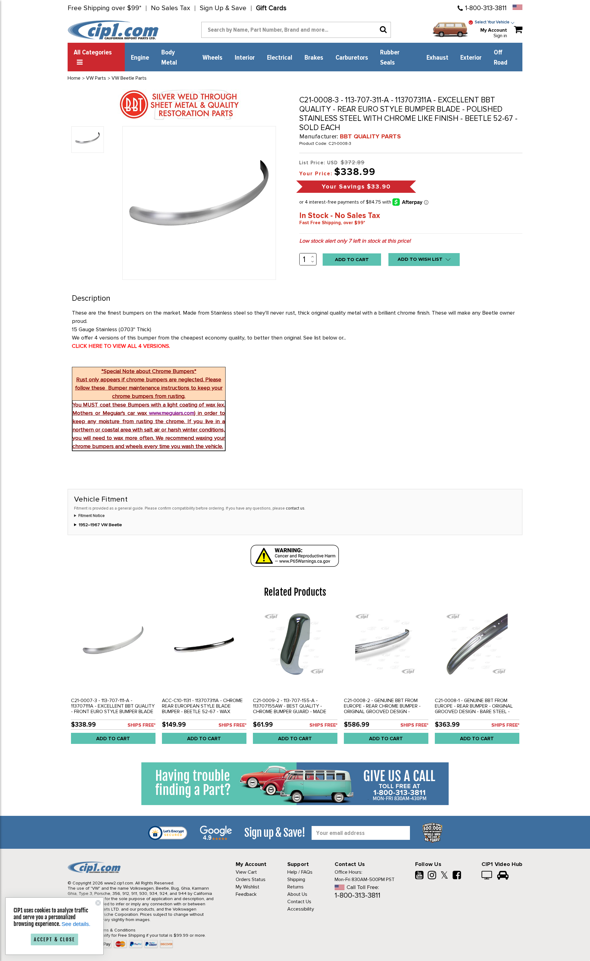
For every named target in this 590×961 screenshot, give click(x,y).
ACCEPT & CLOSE (55, 939)
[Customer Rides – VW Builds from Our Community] (503, 875)
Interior (245, 57)
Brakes (314, 57)
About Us (297, 894)
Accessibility (300, 909)
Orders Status (251, 879)
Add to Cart (113, 739)
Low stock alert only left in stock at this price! (355, 240)
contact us (295, 508)
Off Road (500, 57)
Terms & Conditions (116, 930)
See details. (76, 924)
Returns (295, 887)
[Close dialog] (99, 903)
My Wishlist (247, 887)
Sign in (500, 36)
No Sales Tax (170, 8)
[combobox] (296, 30)
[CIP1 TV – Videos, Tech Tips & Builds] (487, 875)
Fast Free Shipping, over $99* (332, 222)
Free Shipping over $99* (104, 8)
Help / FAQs (300, 872)
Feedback (246, 894)
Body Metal (169, 57)
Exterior (471, 57)
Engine (140, 57)
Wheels (212, 57)
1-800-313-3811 (485, 8)
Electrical (279, 57)
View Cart (246, 872)
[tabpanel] (113, 678)
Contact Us (299, 902)
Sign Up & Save (223, 8)
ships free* (141, 725)
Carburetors (352, 57)
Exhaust (437, 57)
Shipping (296, 879)
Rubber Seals (389, 57)
